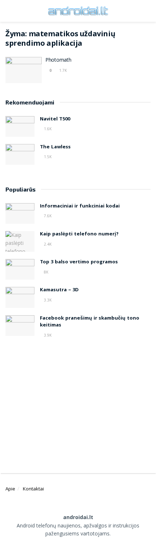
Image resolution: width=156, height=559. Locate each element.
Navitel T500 (55, 119)
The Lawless (55, 147)
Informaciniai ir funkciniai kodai (80, 206)
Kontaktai (33, 488)
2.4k (47, 244)
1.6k (47, 128)
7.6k (47, 215)
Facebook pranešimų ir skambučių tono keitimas (89, 322)
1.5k (47, 156)
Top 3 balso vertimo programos (79, 262)
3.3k (47, 300)
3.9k (47, 335)
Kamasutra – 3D (59, 290)
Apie (10, 488)
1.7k (62, 70)
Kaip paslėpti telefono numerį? (79, 234)
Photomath (58, 60)
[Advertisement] (78, 402)
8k (45, 272)
